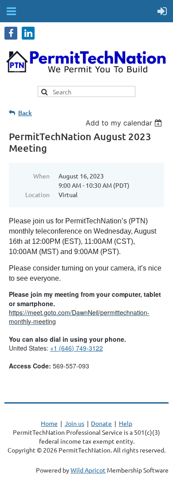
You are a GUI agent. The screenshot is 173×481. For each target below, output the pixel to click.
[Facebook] (10, 33)
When (41, 176)
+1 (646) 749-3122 (76, 348)
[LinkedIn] (28, 33)
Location (37, 194)
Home (49, 423)
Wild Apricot (88, 470)
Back (25, 113)
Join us (74, 423)
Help (125, 423)
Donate (101, 423)
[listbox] (125, 122)
